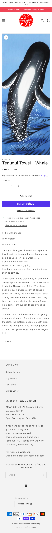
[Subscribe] (43, 475)
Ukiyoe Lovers (13, 391)
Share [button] (8, 341)
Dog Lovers (11, 378)
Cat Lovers (11, 384)
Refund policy (30, 527)
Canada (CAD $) (24, 504)
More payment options (26, 210)
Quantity (6, 180)
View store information (16, 225)
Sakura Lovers (13, 372)
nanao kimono (24, 524)
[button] (3, 20)
